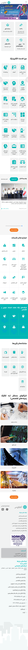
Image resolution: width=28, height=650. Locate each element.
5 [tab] (8, 18)
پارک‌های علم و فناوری (21, 577)
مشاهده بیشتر (14, 230)
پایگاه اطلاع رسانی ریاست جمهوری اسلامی (19, 523)
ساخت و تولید (14, 422)
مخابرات (14, 490)
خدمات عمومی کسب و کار (23, 331)
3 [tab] (14, 18)
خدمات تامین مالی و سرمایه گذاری (14, 331)
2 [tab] (17, 18)
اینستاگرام (23, 609)
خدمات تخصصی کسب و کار (14, 320)
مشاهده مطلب (6, 208)
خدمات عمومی (23, 319)
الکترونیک (14, 468)
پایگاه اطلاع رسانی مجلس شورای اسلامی (19, 526)
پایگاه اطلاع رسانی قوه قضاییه (21, 528)
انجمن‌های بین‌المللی (21, 574)
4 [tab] (11, 18)
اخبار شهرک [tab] (14, 179)
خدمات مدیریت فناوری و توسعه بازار (4, 320)
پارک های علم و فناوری (23, 518)
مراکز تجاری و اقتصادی (23, 521)
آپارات (24, 612)
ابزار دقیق (14, 445)
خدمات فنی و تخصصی (4, 331)
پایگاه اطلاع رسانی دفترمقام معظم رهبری (19, 530)
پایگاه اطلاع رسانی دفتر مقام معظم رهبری (17, 593)
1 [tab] (19, 18)
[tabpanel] (14, 11)
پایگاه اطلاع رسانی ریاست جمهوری (18, 584)
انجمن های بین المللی (23, 516)
